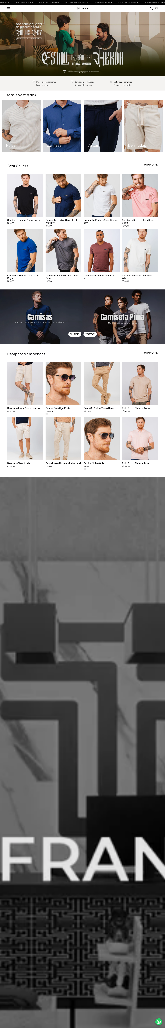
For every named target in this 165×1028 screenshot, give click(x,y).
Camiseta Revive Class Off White (137, 276)
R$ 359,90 (11, 466)
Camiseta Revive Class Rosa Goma (138, 221)
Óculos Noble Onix (94, 463)
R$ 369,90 (87, 411)
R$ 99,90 (10, 223)
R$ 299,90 (49, 411)
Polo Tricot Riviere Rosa (135, 463)
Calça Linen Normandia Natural (63, 463)
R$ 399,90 (49, 466)
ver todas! (74, 334)
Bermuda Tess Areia (18, 463)
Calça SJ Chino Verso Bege (99, 408)
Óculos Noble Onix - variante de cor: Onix (85, 469)
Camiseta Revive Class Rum (99, 275)
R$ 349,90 (126, 411)
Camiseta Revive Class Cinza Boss (62, 276)
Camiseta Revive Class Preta (23, 220)
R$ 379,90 (11, 411)
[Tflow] (82, 8)
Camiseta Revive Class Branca (101, 220)
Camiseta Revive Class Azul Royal (23, 276)
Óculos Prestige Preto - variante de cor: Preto (47, 414)
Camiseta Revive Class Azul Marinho (61, 221)
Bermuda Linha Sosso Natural (24, 408)
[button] (151, 8)
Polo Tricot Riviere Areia (136, 408)
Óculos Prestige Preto (58, 408)
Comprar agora (151, 353)
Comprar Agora (151, 165)
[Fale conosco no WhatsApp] (158, 1021)
